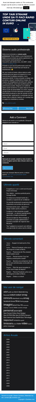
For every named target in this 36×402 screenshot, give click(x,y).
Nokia (15, 307)
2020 (8, 355)
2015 (8, 368)
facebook (7, 301)
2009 (8, 383)
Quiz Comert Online (10, 313)
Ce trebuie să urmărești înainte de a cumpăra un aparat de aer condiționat (17, 199)
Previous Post (8, 108)
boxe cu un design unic (9, 64)
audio (9, 292)
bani (13, 292)
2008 (8, 386)
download (15, 298)
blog (26, 292)
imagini (8, 304)
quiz (20, 310)
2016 (8, 365)
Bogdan (8, 272)
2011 (8, 378)
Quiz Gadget (21, 313)
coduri (12, 294)
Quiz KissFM (16, 317)
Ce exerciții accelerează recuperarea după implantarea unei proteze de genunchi (19, 203)
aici (21, 8)
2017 (8, 363)
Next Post (29, 108)
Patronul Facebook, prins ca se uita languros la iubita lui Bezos (18, 248)
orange (25, 307)
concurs (8, 298)
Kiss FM (20, 305)
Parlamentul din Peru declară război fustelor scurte (18, 253)
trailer (19, 323)
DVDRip (21, 298)
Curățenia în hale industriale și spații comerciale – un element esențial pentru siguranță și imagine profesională (18, 213)
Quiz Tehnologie (26, 317)
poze (16, 310)
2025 (8, 342)
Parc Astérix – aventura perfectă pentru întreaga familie (18, 194)
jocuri (15, 305)
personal (8, 310)
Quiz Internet (8, 317)
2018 (8, 360)
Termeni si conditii (6, 395)
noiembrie (11, 307)
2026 (8, 339)
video (24, 323)
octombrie (20, 307)
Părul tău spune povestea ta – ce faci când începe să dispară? (18, 268)
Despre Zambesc (19, 395)
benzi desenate (19, 292)
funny (22, 301)
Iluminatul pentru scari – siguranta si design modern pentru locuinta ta (17, 208)
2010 (8, 381)
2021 (8, 352)
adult (6, 291)
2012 (8, 375)
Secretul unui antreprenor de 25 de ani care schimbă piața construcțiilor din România (19, 263)
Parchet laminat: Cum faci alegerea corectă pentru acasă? (17, 257)
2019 (8, 357)
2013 (8, 373)
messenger (6, 307)
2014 (8, 370)
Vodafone (30, 324)
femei (13, 301)
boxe (5, 103)
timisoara (8, 323)
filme (17, 301)
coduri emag (21, 294)
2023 (8, 347)
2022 (8, 350)
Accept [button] (26, 8)
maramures (25, 305)
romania (17, 320)
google (26, 301)
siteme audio (12, 103)
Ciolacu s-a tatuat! (18, 276)
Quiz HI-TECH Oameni (23, 315)
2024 (8, 344)
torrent (15, 324)
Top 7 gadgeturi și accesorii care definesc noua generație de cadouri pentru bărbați (19, 227)
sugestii (22, 320)
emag (26, 298)
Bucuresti (6, 295)
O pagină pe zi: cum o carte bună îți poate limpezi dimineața (19, 190)
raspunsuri (8, 319)
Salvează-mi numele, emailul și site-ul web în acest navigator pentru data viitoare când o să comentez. (17, 161)
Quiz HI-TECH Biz (9, 315)
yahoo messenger (9, 326)
